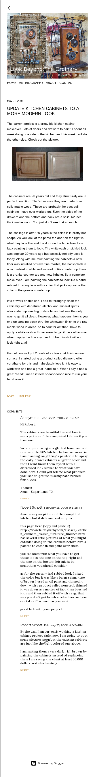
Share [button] (10, 396)
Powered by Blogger (51, 763)
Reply (24, 498)
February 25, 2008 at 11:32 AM (60, 418)
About (51, 82)
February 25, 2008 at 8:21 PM (63, 507)
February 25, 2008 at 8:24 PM (63, 625)
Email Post (24, 396)
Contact (66, 82)
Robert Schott (31, 507)
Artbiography (31, 82)
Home (11, 82)
